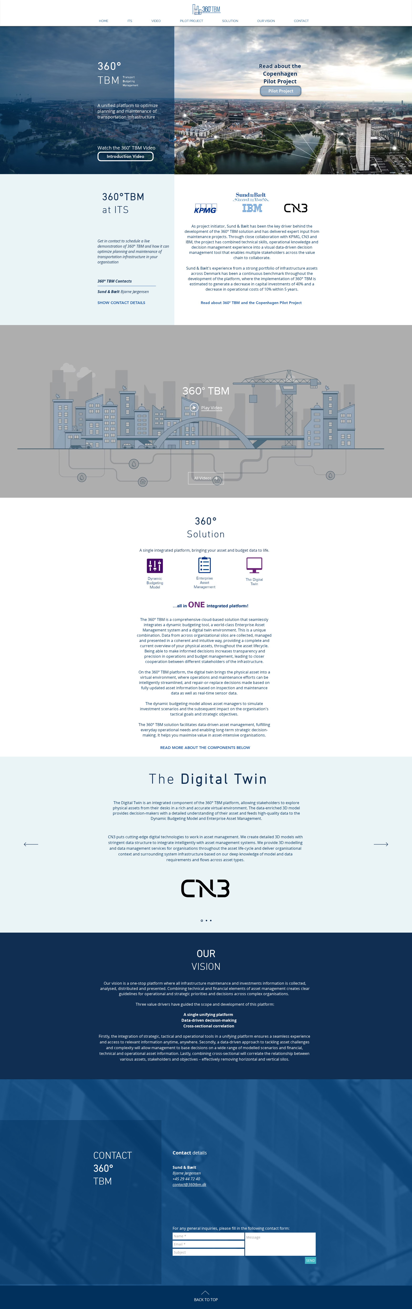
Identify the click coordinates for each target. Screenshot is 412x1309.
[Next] (381, 844)
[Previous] (31, 844)
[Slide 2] (210, 920)
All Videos (202, 478)
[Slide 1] (206, 920)
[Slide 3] (202, 920)
